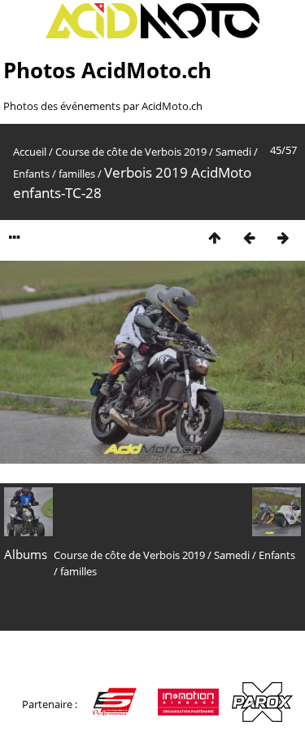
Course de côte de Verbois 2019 (131, 151)
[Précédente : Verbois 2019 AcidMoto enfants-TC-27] (249, 237)
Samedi (233, 151)
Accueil (29, 151)
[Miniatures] (215, 237)
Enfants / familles (54, 173)
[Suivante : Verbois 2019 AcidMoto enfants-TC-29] (283, 237)
